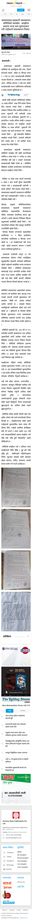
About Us (4, 910)
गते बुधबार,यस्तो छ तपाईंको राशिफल (16, 760)
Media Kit (25, 910)
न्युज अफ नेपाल (5, 52)
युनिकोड (19, 852)
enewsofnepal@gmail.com (13, 838)
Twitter (9, 857)
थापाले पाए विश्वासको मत (15, 769)
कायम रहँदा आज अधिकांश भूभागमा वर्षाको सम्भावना (16, 734)
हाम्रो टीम (20, 886)
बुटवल (23, 14)
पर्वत (17, 14)
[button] (29, 10)
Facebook (10, 853)
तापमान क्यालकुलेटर (22, 867)
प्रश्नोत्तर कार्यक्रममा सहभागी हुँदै (15, 717)
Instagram (10, 861)
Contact (19, 910)
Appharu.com (23, 918)
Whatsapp (10, 865)
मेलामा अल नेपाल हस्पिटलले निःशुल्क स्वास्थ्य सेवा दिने (17, 744)
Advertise (11, 910)
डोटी (11, 14)
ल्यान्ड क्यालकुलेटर (22, 861)
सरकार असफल (16, 752)
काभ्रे (5, 14)
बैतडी (29, 14)
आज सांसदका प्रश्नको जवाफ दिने (15, 725)
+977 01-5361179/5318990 (13, 835)
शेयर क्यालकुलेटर (21, 855)
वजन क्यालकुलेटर (22, 864)
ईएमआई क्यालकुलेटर (23, 858)
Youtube (8, 869)
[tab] (9, 711)
